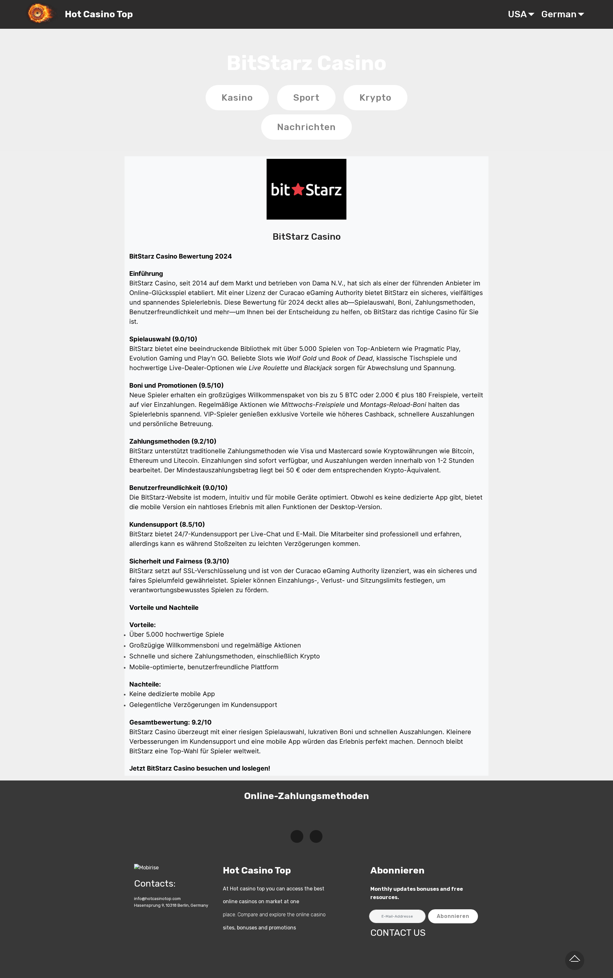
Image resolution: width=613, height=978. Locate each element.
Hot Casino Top (99, 14)
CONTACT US (398, 932)
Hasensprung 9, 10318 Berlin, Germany (171, 905)
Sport (306, 97)
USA (517, 14)
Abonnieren (453, 916)
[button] (297, 836)
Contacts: (155, 883)
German (559, 14)
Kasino (237, 97)
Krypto (375, 97)
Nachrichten (306, 126)
